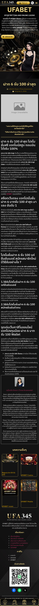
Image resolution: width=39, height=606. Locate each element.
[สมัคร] (5, 601)
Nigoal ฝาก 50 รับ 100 (8, 473)
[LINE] (34, 601)
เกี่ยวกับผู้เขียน (15, 536)
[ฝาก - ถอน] (15, 601)
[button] (36, 2)
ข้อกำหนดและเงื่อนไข (17, 545)
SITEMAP (13, 547)
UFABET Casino (27, 475)
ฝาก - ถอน (14, 604)
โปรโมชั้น (24, 604)
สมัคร (5, 604)
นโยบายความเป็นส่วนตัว (18, 541)
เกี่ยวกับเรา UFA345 (17, 538)
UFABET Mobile (27, 501)
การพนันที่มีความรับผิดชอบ (19, 543)
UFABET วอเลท (7, 506)
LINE (34, 604)
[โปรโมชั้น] (24, 601)
